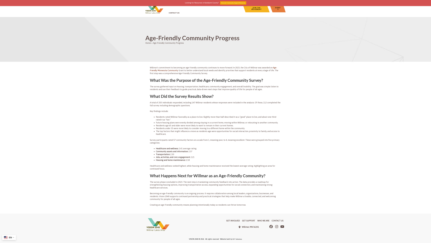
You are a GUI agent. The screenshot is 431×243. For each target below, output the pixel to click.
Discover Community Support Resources (233, 3)
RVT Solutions (237, 239)
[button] (256, 8)
